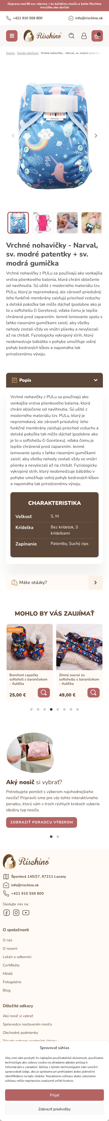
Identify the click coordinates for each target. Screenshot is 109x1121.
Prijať (54, 1095)
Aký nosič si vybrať (18, 1016)
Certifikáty (11, 965)
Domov (10, 53)
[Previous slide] (13, 135)
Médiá (8, 973)
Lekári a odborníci (17, 956)
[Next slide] (95, 135)
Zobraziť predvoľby (54, 1109)
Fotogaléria (12, 982)
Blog (6, 990)
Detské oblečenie (28, 53)
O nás (7, 940)
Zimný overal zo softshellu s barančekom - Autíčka (79, 679)
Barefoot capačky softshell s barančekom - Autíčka (28, 679)
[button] (71, 35)
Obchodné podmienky (20, 1032)
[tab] (31, 709)
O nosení (10, 948)
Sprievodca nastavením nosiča (27, 1024)
